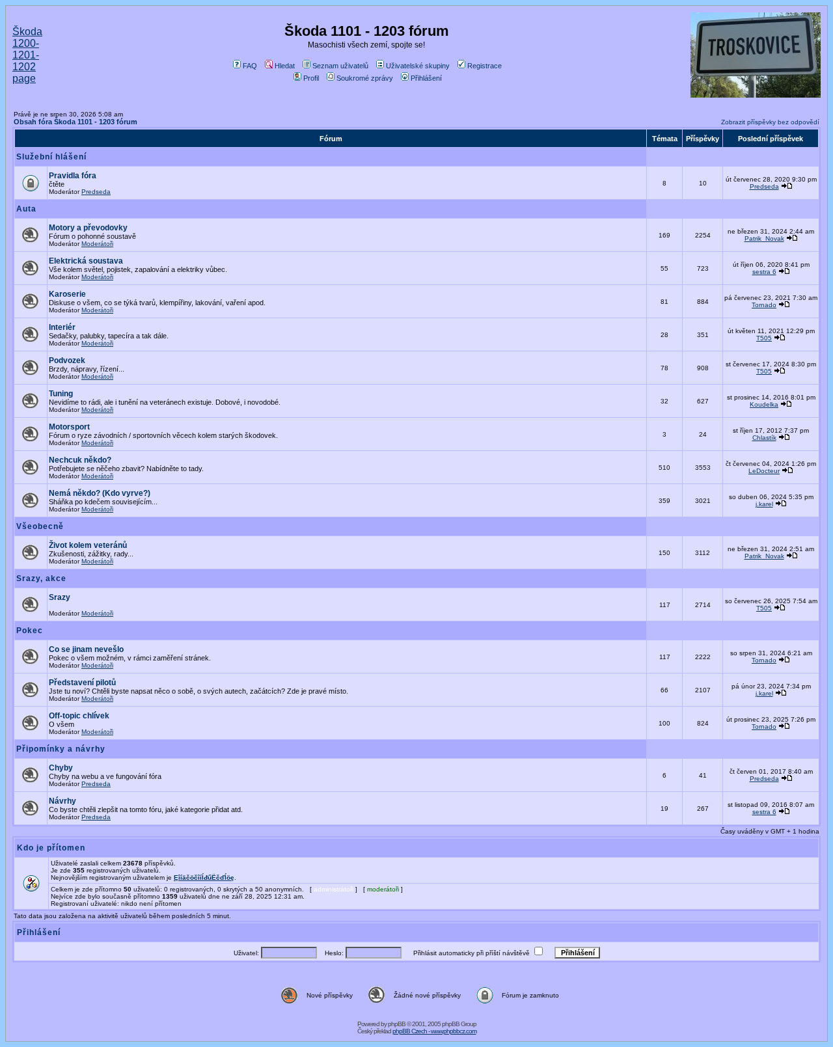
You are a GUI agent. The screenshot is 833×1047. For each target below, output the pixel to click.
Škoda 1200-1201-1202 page (27, 55)
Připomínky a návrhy (60, 749)
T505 (764, 338)
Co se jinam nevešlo (86, 649)
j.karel (764, 504)
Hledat (285, 66)
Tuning (61, 393)
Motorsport (69, 426)
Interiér (62, 327)
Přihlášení (426, 78)
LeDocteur (764, 470)
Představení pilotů (82, 682)
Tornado (764, 304)
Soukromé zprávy (364, 78)
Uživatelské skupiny (418, 66)
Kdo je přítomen (51, 847)
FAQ (250, 66)
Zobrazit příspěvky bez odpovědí (770, 122)
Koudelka (764, 404)
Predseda (96, 191)
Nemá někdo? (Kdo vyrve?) (99, 493)
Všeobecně (40, 526)
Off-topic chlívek (79, 715)
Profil (311, 78)
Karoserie (67, 294)
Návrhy (62, 801)
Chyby (61, 767)
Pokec (29, 630)
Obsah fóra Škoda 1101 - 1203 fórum (75, 122)
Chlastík (764, 437)
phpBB (396, 1023)
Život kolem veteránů (88, 545)
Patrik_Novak (764, 238)
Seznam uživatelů (340, 66)
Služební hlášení (51, 156)
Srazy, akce (41, 578)
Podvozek (67, 360)
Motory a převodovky (88, 227)
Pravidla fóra (72, 175)
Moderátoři (97, 243)
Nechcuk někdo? (80, 460)
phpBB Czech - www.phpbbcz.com (434, 1031)
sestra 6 (764, 271)
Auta (26, 208)
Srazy (59, 597)
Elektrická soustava (86, 260)
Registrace (484, 66)
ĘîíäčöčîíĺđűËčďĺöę (204, 877)
